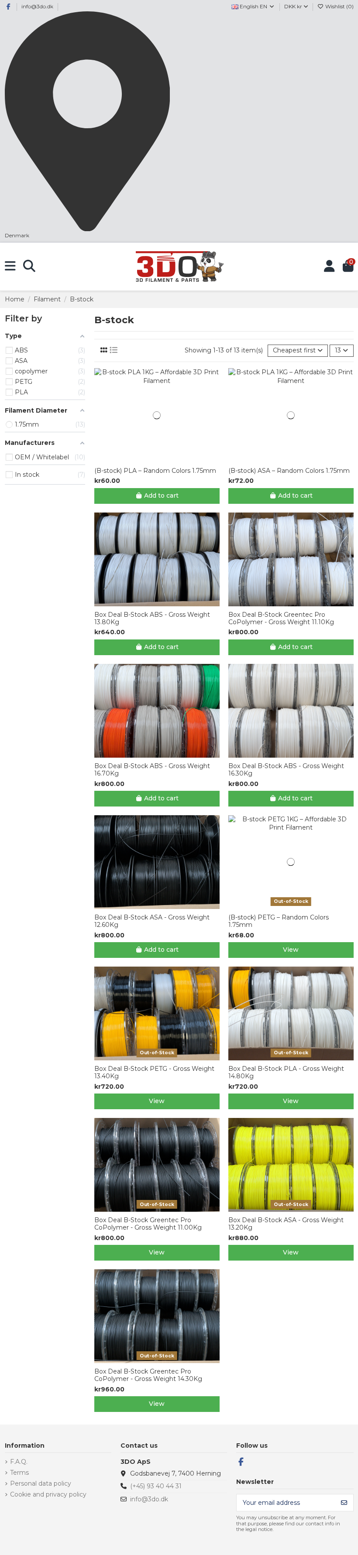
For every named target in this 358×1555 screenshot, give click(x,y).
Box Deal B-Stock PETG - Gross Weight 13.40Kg (154, 1072)
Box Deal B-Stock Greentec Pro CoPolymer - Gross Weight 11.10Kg (281, 618)
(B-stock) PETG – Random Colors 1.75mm (278, 921)
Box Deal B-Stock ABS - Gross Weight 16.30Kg (286, 769)
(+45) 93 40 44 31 (156, 1486)
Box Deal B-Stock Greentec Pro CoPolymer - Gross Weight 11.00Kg (148, 1224)
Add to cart (161, 495)
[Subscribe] (344, 1502)
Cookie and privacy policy (48, 1494)
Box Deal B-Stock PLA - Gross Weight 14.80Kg (286, 1072)
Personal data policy (40, 1483)
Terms (19, 1472)
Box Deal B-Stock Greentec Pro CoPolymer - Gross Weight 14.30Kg (148, 1375)
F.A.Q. (19, 1462)
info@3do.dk (37, 6)
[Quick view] (162, 459)
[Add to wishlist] (150, 459)
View (291, 950)
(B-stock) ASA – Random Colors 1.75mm (289, 471)
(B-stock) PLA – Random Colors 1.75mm (155, 471)
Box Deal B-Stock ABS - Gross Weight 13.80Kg (152, 618)
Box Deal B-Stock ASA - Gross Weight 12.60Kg (152, 921)
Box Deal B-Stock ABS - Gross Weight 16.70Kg (152, 769)
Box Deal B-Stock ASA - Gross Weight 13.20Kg (286, 1224)
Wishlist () (339, 6)
